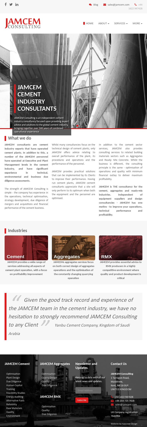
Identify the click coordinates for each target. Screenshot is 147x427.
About (102, 23)
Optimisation (13, 373)
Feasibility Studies (15, 393)
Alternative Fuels (15, 400)
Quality (10, 412)
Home (89, 23)
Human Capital (14, 385)
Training (10, 389)
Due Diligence (13, 381)
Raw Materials (14, 408)
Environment (13, 415)
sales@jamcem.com (118, 4)
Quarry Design (49, 377)
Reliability (11, 404)
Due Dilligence (49, 385)
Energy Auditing (14, 396)
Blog (95, 4)
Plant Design (13, 377)
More (136, 23)
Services (120, 23)
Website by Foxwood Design (124, 423)
